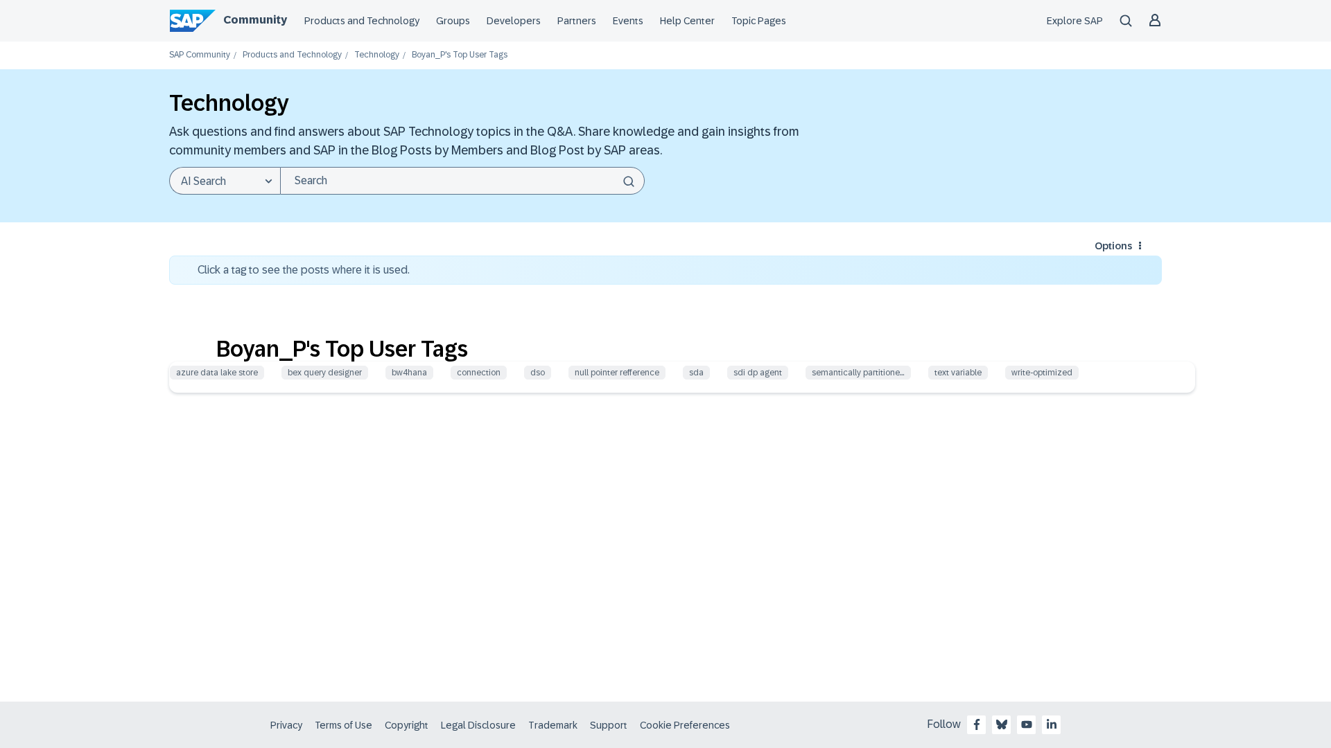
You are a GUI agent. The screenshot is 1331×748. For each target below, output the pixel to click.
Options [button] (1113, 245)
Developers (514, 20)
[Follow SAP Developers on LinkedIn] (1051, 724)
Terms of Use (343, 725)
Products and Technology (361, 20)
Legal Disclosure (478, 725)
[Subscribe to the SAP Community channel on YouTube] (1026, 724)
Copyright (406, 725)
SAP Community (199, 55)
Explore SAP (1075, 20)
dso (537, 372)
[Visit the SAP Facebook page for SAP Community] (976, 724)
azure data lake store (217, 372)
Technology (376, 55)
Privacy (286, 725)
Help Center (687, 20)
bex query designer (325, 372)
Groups (453, 20)
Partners (576, 20)
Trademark (552, 725)
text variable (958, 372)
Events (628, 20)
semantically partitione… (858, 372)
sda (696, 372)
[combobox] (462, 181)
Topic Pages (758, 20)
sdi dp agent (757, 372)
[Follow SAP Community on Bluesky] (1001, 724)
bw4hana (409, 372)
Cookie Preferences (685, 725)
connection (479, 372)
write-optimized (1041, 372)
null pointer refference (617, 372)
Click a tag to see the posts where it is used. (304, 270)
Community (255, 20)
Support (608, 725)
